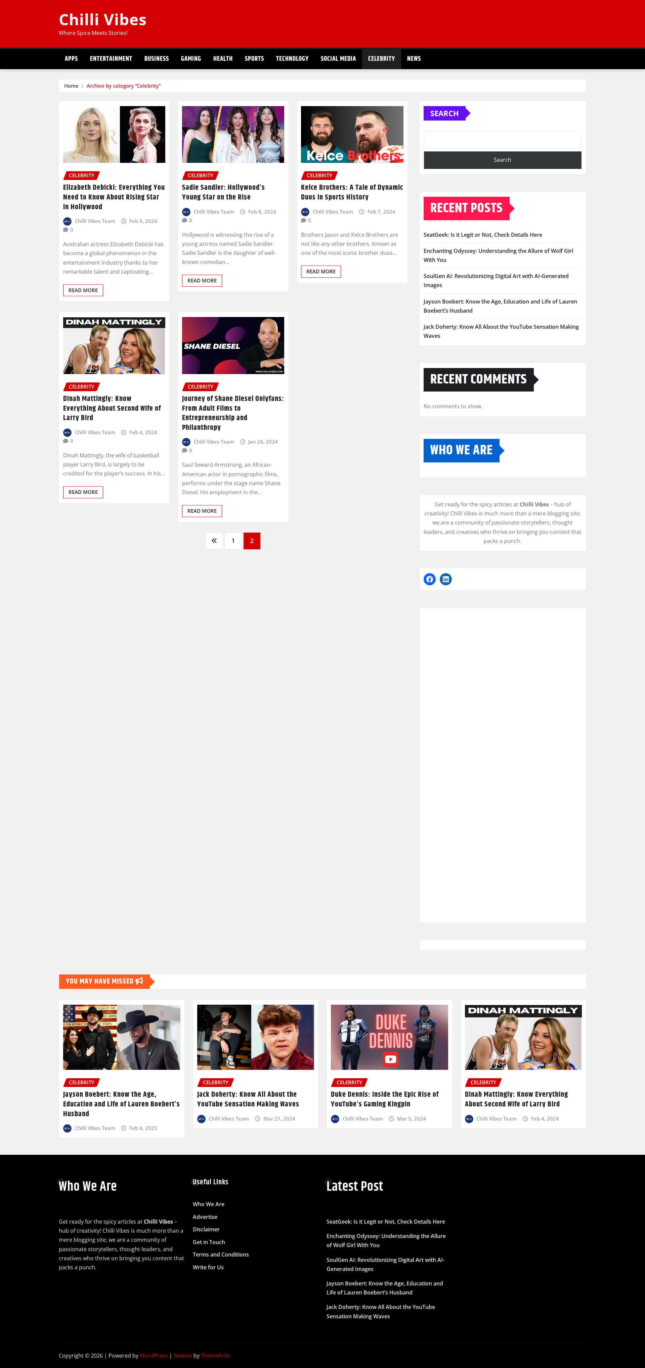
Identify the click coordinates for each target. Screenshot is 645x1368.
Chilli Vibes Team (95, 221)
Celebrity (381, 59)
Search (444, 113)
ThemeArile (215, 1355)
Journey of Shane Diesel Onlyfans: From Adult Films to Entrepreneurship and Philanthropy (233, 413)
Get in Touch (209, 1242)
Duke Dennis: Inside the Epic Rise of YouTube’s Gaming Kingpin (385, 1099)
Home (71, 85)
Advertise (205, 1217)
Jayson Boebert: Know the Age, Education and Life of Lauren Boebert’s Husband (121, 1104)
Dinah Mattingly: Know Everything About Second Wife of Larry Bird (112, 408)
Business (156, 59)
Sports (254, 59)
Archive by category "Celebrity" (124, 85)
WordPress (154, 1355)
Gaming (191, 59)
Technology (292, 59)
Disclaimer (206, 1229)
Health (223, 59)
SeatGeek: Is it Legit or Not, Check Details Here (483, 234)
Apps (71, 59)
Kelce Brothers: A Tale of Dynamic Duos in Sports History (352, 192)
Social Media (338, 59)
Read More (83, 290)
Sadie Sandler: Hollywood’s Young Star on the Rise (223, 192)
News (414, 59)
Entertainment (111, 59)
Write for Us (208, 1267)
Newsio (183, 1355)
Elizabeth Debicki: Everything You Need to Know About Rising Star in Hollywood (114, 197)
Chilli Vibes (103, 19)
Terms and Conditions (221, 1255)
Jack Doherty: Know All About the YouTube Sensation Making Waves (248, 1099)
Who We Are (208, 1204)
